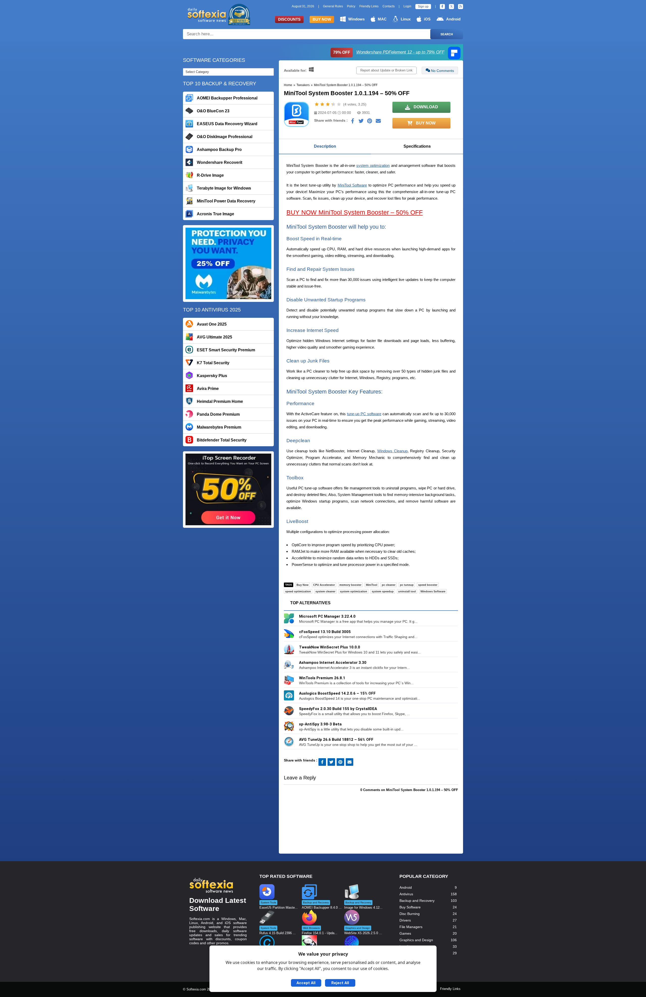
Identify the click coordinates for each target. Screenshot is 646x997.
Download (425, 107)
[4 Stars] (333, 104)
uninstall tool (407, 591)
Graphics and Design (416, 940)
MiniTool (371, 584)
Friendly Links (369, 6)
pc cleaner (388, 584)
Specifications (417, 146)
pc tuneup (407, 584)
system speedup (383, 591)
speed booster (427, 584)
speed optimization (298, 591)
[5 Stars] (338, 104)
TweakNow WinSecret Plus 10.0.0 (329, 647)
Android (453, 19)
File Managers (410, 927)
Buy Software (410, 907)
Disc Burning (409, 914)
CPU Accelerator (324, 584)
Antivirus (406, 894)
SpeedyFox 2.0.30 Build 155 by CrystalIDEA (338, 708)
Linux (406, 19)
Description (325, 146)
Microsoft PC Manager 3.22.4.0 (327, 616)
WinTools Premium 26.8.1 (322, 678)
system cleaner (325, 591)
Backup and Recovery (417, 901)
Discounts (289, 19)
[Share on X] (361, 122)
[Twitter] (451, 6)
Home (288, 85)
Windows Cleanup (392, 451)
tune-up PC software (364, 414)
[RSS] (460, 6)
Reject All (340, 983)
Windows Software (432, 591)
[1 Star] (316, 104)
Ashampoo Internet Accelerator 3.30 (332, 662)
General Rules (333, 6)
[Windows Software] (311, 70)
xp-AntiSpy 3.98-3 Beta (320, 724)
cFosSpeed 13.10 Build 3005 (325, 631)
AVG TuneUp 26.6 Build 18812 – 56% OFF (336, 739)
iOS (427, 19)
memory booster (350, 584)
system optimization (373, 165)
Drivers (405, 920)
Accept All (306, 983)
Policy (351, 6)
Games (405, 933)
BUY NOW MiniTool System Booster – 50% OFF (354, 212)
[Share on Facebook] (352, 122)
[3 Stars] (327, 104)
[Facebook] (442, 6)
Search (446, 34)
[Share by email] (378, 122)
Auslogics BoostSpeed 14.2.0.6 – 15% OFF (337, 693)
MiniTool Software (352, 185)
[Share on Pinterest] (369, 122)
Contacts (389, 6)
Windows (356, 19)
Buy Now (322, 19)
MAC (382, 19)
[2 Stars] (322, 104)
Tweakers (303, 85)
